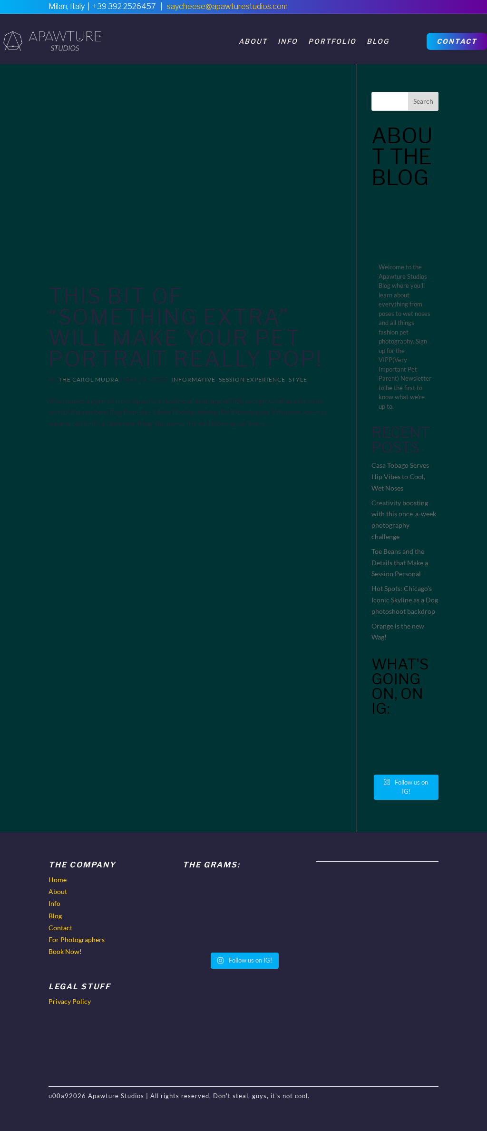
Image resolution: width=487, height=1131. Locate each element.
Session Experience (252, 379)
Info (288, 41)
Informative (193, 379)
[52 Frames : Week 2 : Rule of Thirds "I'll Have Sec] (422, 758)
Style (298, 379)
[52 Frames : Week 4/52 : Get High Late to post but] (422, 735)
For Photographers (77, 939)
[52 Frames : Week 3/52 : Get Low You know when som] (387, 758)
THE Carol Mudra (88, 379)
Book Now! (65, 951)
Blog (378, 41)
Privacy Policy (70, 1001)
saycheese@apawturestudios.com (227, 6)
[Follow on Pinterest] (411, 9)
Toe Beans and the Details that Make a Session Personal (399, 562)
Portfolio (332, 41)
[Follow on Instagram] (430, 9)
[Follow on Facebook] (391, 9)
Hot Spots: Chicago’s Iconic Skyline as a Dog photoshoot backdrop (404, 599)
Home (58, 879)
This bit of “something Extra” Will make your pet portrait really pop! (186, 327)
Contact (457, 41)
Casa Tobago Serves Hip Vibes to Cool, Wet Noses (400, 476)
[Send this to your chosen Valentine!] (387, 735)
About (253, 41)
